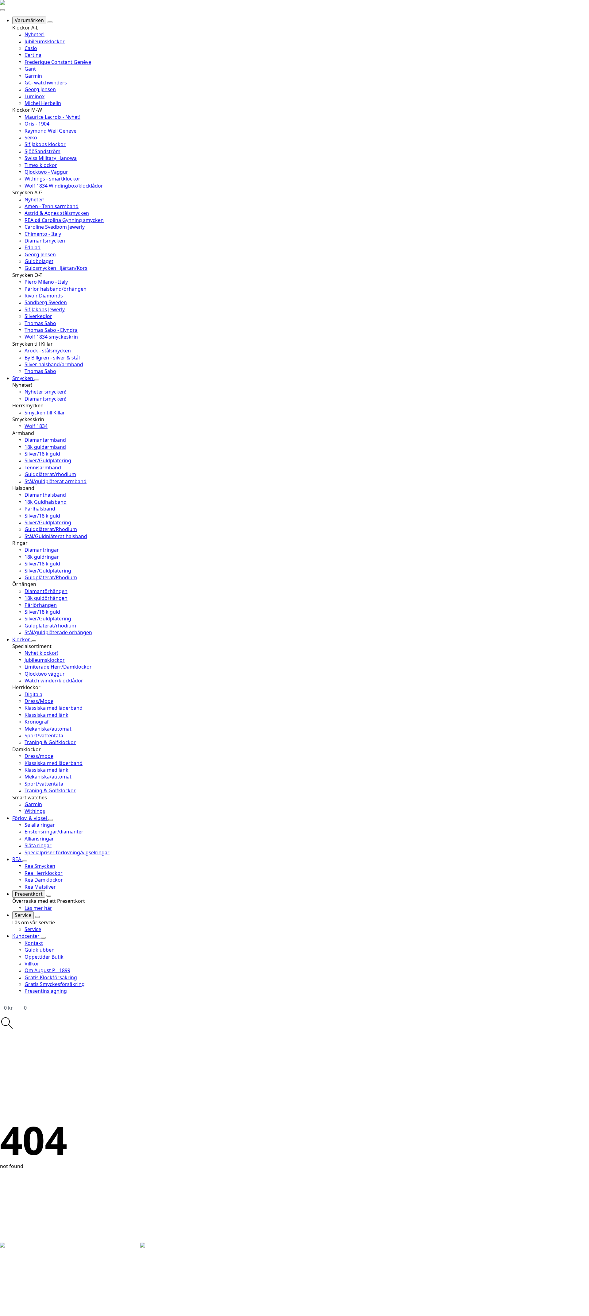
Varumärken (29, 20)
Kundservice (58, 1276)
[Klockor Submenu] (33, 641)
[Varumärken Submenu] (50, 22)
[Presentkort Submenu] (48, 896)
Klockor (21, 639)
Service (23, 915)
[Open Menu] (2, 10)
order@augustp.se (23, 1301)
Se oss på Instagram (102, 1283)
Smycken (23, 378)
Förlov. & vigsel (30, 818)
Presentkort (29, 894)
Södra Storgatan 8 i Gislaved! (532, 1255)
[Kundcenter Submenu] (43, 938)
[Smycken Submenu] (36, 380)
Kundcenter (26, 936)
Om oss (52, 1269)
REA (17, 859)
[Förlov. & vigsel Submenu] (50, 820)
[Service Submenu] (37, 917)
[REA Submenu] (24, 861)
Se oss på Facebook (102, 1276)
